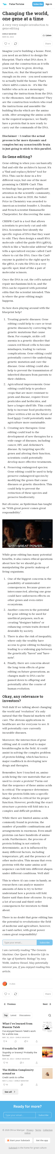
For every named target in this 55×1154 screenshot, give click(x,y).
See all (8, 1091)
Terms (38, 1130)
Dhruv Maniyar (9, 34)
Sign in (49, 4)
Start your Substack (20, 1140)
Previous (11, 1004)
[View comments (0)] (16, 1041)
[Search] (50, 1015)
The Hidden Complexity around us (18, 1071)
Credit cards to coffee (13, 1077)
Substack (13, 1147)
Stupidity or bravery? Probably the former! (19, 1054)
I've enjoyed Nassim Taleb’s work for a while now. (19, 1032)
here (17, 418)
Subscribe (38, 4)
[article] (27, 1032)
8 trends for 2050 (13, 1048)
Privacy (30, 1130)
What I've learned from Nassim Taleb (17, 1025)
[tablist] (17, 1015)
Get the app (42, 1140)
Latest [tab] (13, 1015)
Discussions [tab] (24, 1015)
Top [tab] (5, 1015)
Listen (48, 35)
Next (45, 1004)
